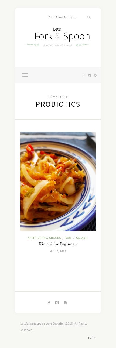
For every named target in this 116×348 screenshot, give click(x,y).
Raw (68, 238)
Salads (81, 238)
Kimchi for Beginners (58, 244)
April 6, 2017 (58, 251)
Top (91, 337)
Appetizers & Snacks (44, 238)
